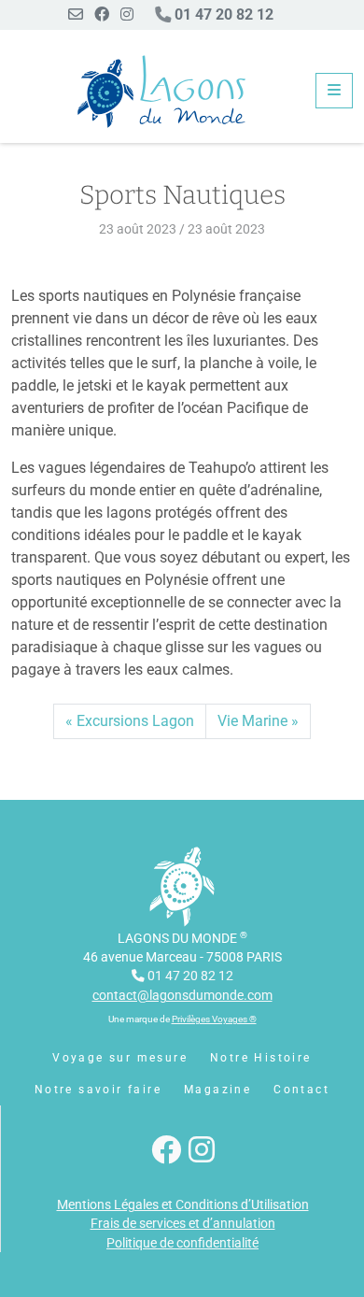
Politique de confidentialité (182, 1242)
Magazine (217, 1089)
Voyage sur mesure (120, 1057)
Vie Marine (252, 721)
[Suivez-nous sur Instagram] (126, 14)
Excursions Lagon (135, 721)
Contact (301, 1089)
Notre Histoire (261, 1057)
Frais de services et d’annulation (183, 1223)
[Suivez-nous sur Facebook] (101, 14)
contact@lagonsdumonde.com (182, 995)
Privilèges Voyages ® (214, 1019)
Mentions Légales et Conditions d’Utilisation (183, 1204)
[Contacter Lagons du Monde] (75, 14)
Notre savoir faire (98, 1089)
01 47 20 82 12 (222, 14)
